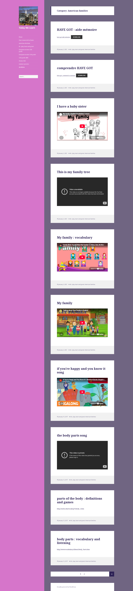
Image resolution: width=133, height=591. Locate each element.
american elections (24, 43)
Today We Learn (27, 27)
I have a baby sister (72, 106)
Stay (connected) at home (26, 40)
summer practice (24, 64)
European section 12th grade (25, 50)
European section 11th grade (27, 54)
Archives (22, 67)
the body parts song (72, 435)
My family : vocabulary (74, 237)
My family (64, 303)
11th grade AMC (23, 58)
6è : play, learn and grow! (26, 46)
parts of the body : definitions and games (79, 500)
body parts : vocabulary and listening (78, 541)
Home (20, 37)
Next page (111, 574)
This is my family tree (73, 172)
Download (76, 37)
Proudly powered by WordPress (66, 587)
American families (90, 49)
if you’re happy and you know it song (81, 370)
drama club (22, 61)
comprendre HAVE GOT (75, 68)
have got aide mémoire (63, 37)
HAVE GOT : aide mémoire (77, 30)
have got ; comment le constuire (66, 75)
